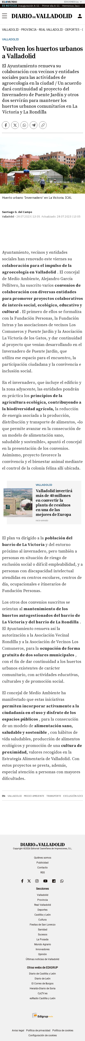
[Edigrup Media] (42, 1015)
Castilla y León (42, 914)
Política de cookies (62, 1030)
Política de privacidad (38, 1030)
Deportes (72, 30)
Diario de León (43, 978)
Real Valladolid (51, 30)
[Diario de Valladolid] (42, 16)
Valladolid (10, 30)
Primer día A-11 (51, 5)
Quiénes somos (42, 857)
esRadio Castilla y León (42, 998)
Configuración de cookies (42, 1035)
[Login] (80, 16)
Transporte (53, 795)
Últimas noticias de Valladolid (42, 959)
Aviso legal (18, 1030)
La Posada (42, 939)
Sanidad (42, 929)
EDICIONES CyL (71, 2)
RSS (42, 872)
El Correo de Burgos (42, 983)
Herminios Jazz (71, 5)
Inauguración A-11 (28, 5)
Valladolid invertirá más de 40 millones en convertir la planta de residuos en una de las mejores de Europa (54, 502)
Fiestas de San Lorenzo (42, 924)
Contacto (42, 867)
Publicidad (42, 862)
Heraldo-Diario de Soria (42, 988)
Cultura (42, 919)
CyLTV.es (42, 993)
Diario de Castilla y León (42, 973)
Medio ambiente (34, 795)
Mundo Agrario (42, 944)
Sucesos (42, 934)
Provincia (29, 30)
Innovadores (43, 949)
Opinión (42, 954)
